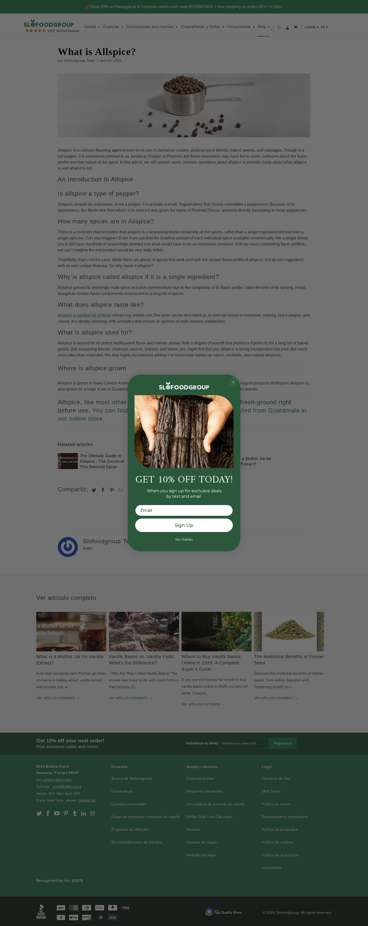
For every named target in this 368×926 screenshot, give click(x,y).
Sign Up (184, 525)
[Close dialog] (233, 381)
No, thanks (184, 539)
